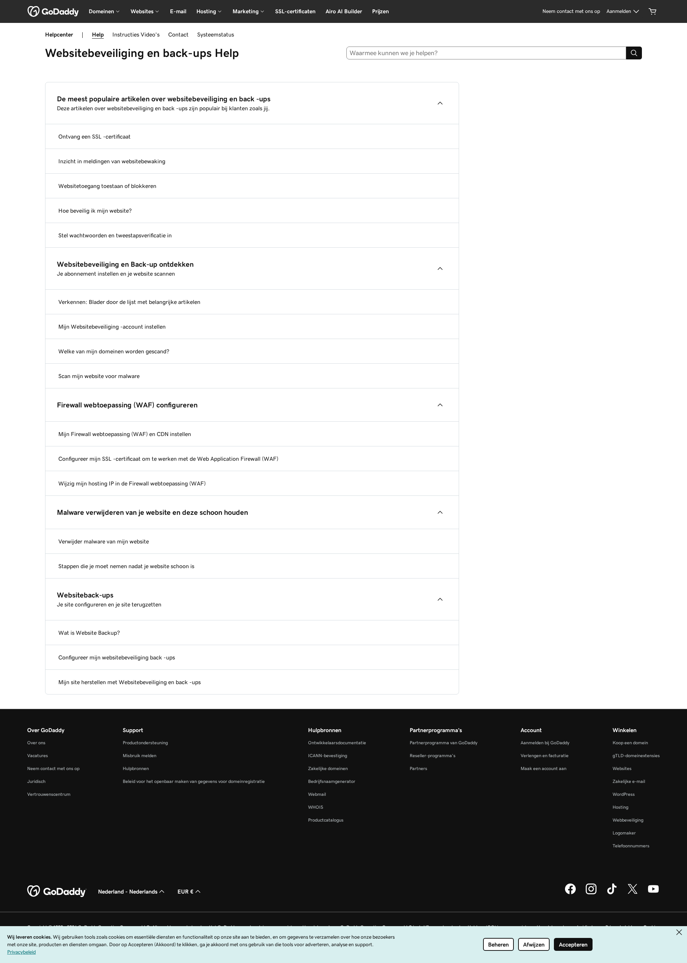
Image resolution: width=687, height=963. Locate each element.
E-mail (178, 11)
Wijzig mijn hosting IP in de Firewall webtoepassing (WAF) (132, 483)
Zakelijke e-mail (629, 781)
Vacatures (37, 755)
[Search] (634, 53)
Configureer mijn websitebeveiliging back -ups (116, 657)
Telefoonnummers (631, 845)
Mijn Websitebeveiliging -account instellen (112, 326)
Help (98, 34)
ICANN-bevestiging (327, 755)
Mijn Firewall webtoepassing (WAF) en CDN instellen (124, 434)
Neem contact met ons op (53, 768)
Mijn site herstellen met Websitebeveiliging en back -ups (129, 682)
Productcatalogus (326, 820)
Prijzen (380, 11)
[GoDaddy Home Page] (57, 891)
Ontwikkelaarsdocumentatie (337, 742)
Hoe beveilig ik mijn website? (95, 210)
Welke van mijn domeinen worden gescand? (113, 351)
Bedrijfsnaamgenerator (331, 781)
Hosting (620, 807)
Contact (178, 34)
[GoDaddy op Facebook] (570, 893)
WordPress (624, 794)
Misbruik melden (139, 755)
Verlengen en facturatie (545, 755)
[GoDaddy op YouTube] (653, 893)
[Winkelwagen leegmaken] (653, 11)
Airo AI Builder (344, 11)
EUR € (185, 891)
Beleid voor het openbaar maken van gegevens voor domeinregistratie (194, 781)
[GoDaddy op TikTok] (611, 893)
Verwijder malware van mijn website (103, 541)
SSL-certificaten (295, 11)
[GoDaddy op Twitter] (632, 893)
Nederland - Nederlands (127, 891)
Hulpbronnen (136, 768)
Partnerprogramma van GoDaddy (443, 742)
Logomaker (624, 833)
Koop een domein (630, 742)
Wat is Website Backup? (89, 632)
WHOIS (315, 807)
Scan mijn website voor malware (99, 376)
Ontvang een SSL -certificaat (94, 136)
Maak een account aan (543, 768)
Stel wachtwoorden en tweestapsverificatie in (115, 235)
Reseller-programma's (432, 755)
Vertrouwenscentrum (48, 794)
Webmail (317, 794)
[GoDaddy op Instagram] (591, 893)
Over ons (36, 742)
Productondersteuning (145, 742)
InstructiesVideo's (136, 34)
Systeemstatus (215, 34)
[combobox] (486, 53)
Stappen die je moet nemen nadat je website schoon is (126, 566)
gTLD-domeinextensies (636, 755)
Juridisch (36, 781)
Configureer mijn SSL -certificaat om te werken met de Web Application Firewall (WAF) (168, 458)
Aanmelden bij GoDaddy (545, 742)
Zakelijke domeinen (328, 768)
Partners (418, 768)
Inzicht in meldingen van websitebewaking (111, 161)
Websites (622, 768)
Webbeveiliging (628, 820)
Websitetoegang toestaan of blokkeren (107, 186)
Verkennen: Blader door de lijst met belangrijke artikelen (129, 302)
